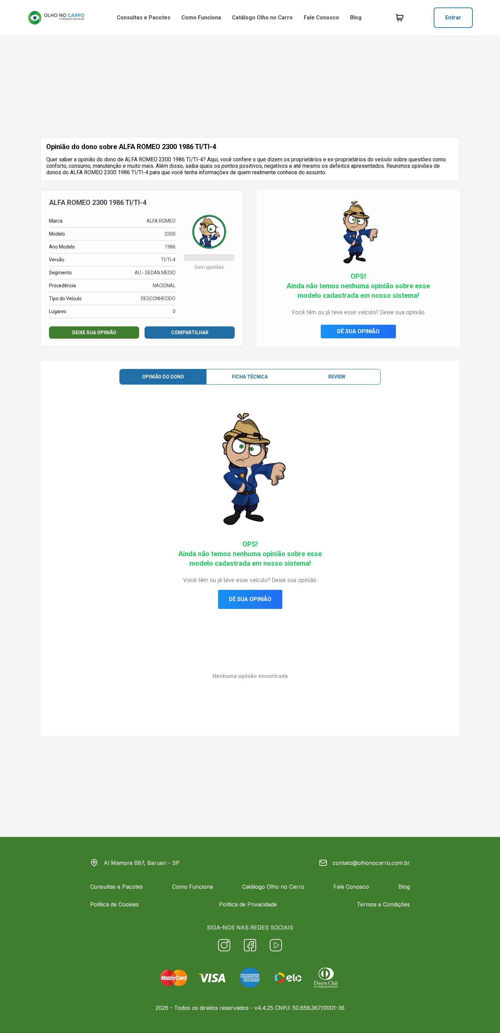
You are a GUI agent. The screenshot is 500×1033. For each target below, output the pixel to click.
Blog (356, 17)
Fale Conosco (321, 17)
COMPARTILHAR (190, 332)
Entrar (453, 17)
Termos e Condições (383, 904)
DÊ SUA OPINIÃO (358, 331)
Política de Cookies (114, 904)
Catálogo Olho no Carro (262, 17)
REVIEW (336, 377)
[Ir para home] (56, 18)
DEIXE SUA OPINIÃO (94, 332)
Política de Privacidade (248, 904)
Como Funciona (201, 17)
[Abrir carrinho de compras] (399, 18)
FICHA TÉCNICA (250, 377)
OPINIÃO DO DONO (163, 377)
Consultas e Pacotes (143, 17)
